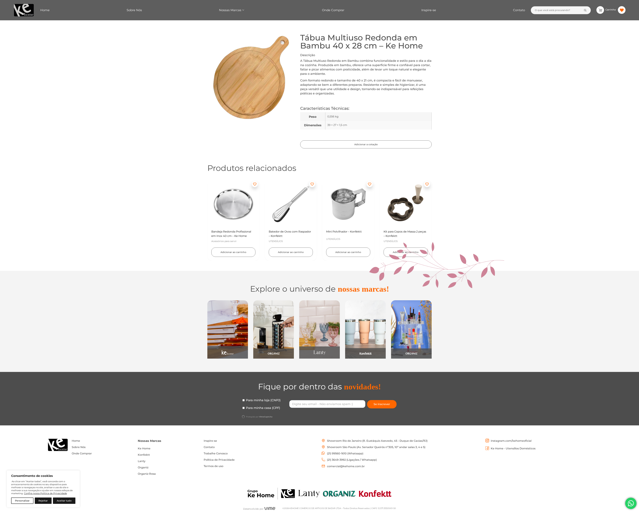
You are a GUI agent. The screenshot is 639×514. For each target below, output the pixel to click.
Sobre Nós (134, 10)
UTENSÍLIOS (218, 241)
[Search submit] (585, 10)
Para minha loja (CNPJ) (263, 400)
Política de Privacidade (219, 459)
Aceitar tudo (64, 500)
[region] (43, 488)
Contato (519, 10)
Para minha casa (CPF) (263, 408)
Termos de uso (213, 466)
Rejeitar (43, 500)
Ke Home (144, 448)
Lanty (141, 461)
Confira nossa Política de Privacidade (45, 493)
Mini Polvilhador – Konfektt (286, 231)
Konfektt (144, 454)
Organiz (143, 467)
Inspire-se (428, 10)
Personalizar (22, 500)
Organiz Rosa (147, 473)
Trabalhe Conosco (216, 453)
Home (45, 10)
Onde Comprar (333, 10)
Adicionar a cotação (366, 144)
